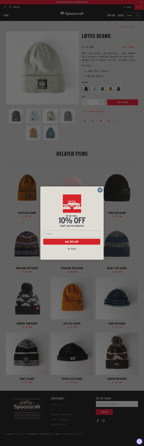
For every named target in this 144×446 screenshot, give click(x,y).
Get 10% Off (71, 241)
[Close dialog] (100, 190)
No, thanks (72, 248)
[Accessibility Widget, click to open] (139, 441)
